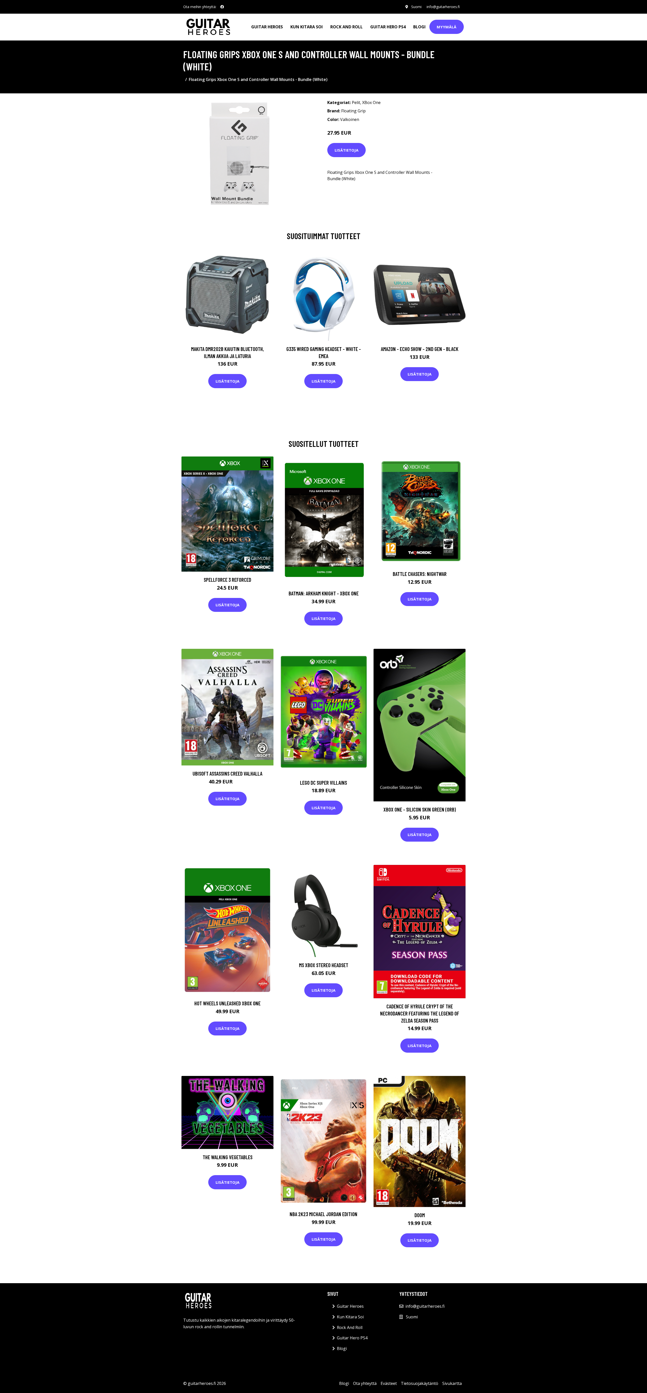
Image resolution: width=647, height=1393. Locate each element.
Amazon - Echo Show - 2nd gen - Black (419, 349)
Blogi (419, 27)
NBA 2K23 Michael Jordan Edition (323, 1214)
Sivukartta (452, 1383)
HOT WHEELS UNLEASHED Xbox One (227, 1003)
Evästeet (389, 1383)
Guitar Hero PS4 (388, 27)
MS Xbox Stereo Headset (323, 965)
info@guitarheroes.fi (443, 6)
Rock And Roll (346, 27)
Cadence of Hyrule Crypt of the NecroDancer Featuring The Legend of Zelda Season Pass (419, 1013)
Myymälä (446, 26)
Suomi (416, 6)
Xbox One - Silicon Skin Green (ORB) (419, 809)
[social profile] (222, 7)
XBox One (371, 102)
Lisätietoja (346, 150)
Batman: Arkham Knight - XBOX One (324, 593)
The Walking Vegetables (227, 1157)
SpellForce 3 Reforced (227, 579)
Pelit (356, 102)
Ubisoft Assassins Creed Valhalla (227, 773)
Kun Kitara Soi (306, 27)
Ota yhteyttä (365, 1383)
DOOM (419, 1215)
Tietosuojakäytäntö (419, 1383)
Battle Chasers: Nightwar (420, 574)
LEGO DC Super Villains (323, 782)
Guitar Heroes (267, 27)
